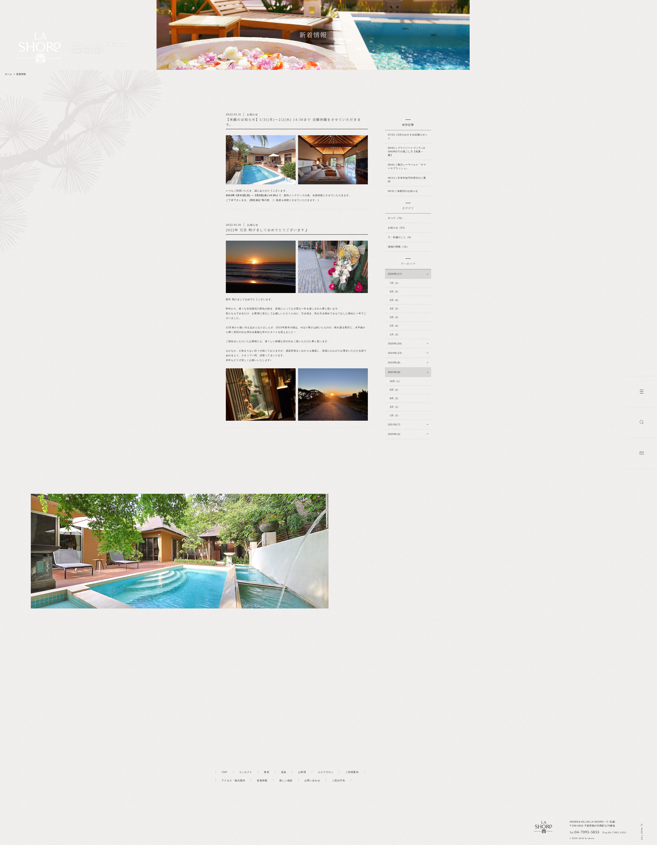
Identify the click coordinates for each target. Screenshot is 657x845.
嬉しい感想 (286, 780)
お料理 (302, 772)
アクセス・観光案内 (233, 780)
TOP (224, 772)
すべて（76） (396, 218)
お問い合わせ (312, 780)
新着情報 (262, 780)
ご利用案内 (352, 772)
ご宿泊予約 (338, 780)
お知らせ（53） (397, 227)
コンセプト (245, 772)
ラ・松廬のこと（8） (400, 237)
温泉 (283, 772)
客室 (266, 772)
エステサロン (326, 772)
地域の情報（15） (398, 246)
